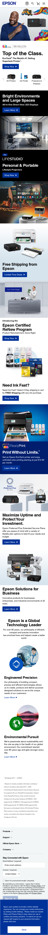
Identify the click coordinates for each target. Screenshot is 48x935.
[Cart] (38, 3)
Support (6, 837)
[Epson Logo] (9, 3)
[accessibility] (27, 3)
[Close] (24, 929)
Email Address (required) (12, 861)
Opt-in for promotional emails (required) (19, 881)
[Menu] (44, 3)
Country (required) (10, 870)
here (14, 921)
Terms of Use (23, 893)
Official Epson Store (11, 843)
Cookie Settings (18, 911)
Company (7, 849)
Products (6, 831)
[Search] (32, 3)
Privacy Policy (36, 886)
